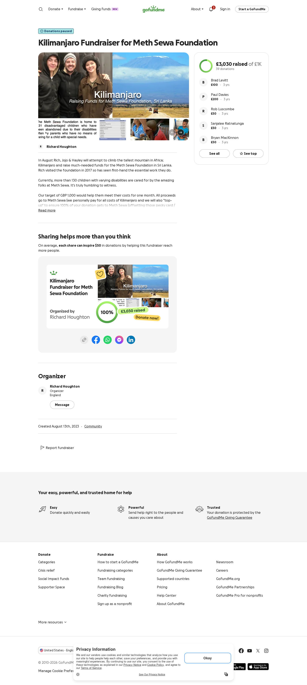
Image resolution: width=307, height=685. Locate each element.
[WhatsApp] (107, 339)
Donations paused (58, 31)
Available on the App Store (258, 666)
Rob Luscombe (222, 109)
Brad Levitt (219, 80)
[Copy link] (84, 339)
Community (93, 426)
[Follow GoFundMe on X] (258, 651)
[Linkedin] (131, 339)
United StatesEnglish (60, 650)
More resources (50, 622)
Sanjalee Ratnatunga (227, 123)
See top (250, 153)
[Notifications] (211, 9)
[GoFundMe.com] (154, 9)
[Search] (41, 9)
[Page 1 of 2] (45, 134)
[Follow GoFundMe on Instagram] (266, 651)
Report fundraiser (60, 448)
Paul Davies (220, 94)
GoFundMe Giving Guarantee (229, 517)
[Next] (180, 132)
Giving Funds (104, 9)
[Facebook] (96, 339)
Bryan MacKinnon (224, 138)
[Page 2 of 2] (49, 134)
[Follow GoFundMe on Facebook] (241, 651)
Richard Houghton (65, 386)
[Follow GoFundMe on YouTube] (249, 651)
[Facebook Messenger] (119, 339)
